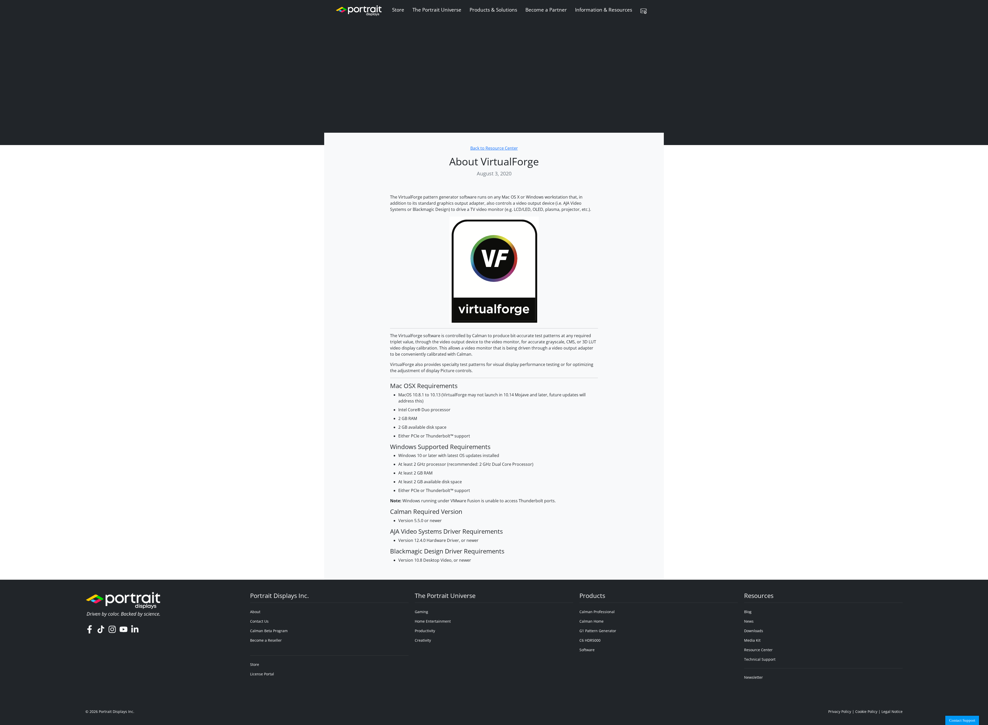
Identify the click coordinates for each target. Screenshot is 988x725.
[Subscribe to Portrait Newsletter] (645, 10)
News (749, 621)
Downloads (753, 630)
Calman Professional (597, 611)
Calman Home (591, 621)
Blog (748, 611)
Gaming (421, 611)
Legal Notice (892, 711)
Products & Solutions (493, 9)
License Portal (262, 674)
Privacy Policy (839, 711)
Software (587, 649)
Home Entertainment (433, 621)
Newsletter (753, 677)
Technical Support (759, 659)
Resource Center (758, 649)
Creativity (423, 640)
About (255, 611)
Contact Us (259, 621)
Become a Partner (546, 9)
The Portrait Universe (436, 9)
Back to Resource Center (494, 148)
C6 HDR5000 (590, 640)
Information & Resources (603, 9)
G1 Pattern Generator (597, 630)
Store (398, 9)
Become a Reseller (266, 640)
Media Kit (752, 640)
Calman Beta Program (269, 630)
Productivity (425, 630)
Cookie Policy (866, 711)
